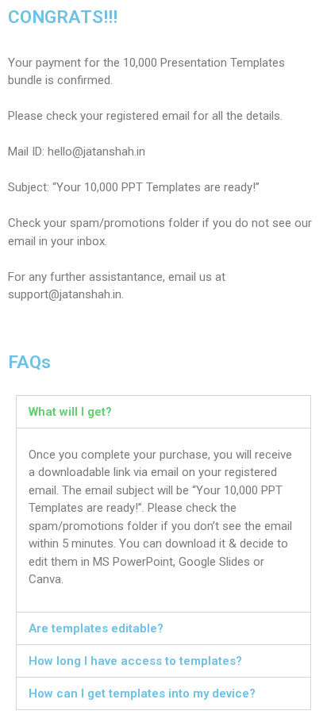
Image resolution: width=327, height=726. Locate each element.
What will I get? (70, 412)
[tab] (163, 412)
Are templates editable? (96, 628)
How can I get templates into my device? (142, 693)
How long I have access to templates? (135, 661)
